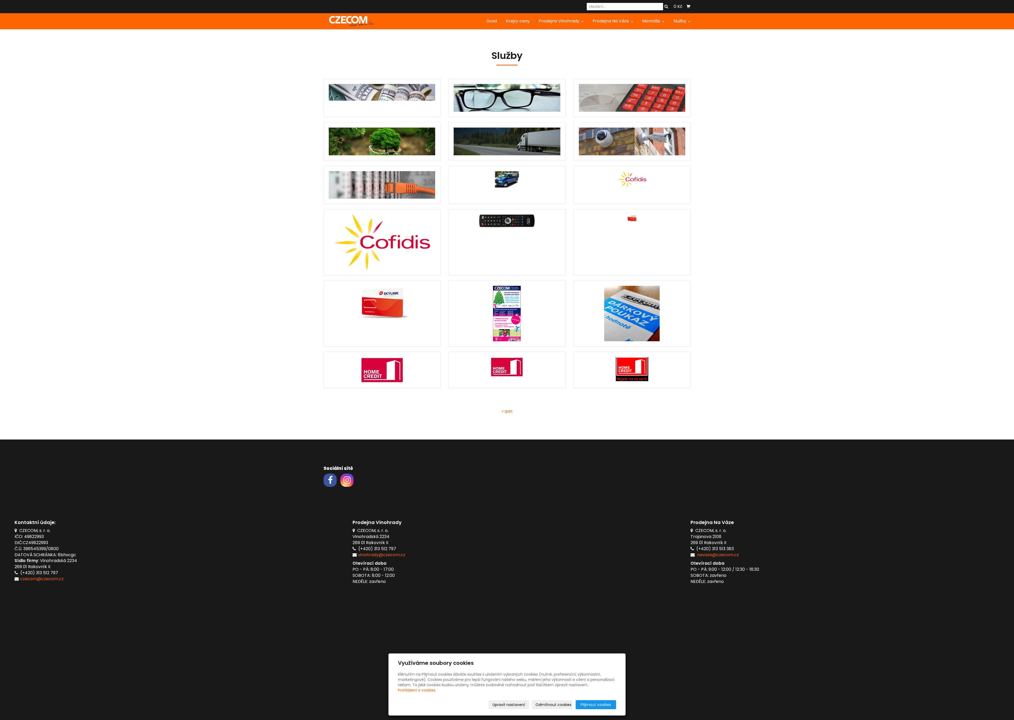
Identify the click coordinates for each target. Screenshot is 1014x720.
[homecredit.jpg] (381, 370)
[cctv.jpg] (632, 141)
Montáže (651, 21)
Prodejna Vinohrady (559, 21)
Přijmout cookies (596, 704)
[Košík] (688, 7)
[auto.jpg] (506, 185)
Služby (680, 21)
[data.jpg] (381, 185)
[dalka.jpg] (506, 242)
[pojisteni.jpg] (632, 98)
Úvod (491, 21)
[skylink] (381, 313)
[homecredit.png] (632, 370)
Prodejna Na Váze (611, 21)
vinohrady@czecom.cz (381, 555)
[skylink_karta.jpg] (632, 242)
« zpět (507, 411)
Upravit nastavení (508, 704)
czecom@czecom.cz (42, 579)
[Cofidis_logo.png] (381, 242)
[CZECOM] (349, 21)
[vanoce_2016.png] (506, 313)
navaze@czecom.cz (718, 555)
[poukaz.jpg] (632, 313)
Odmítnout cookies (553, 704)
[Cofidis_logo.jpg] (632, 185)
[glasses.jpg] (506, 98)
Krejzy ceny (518, 21)
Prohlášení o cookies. (417, 690)
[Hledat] (666, 7)
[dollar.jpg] (381, 98)
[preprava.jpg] (506, 141)
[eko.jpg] (381, 141)
